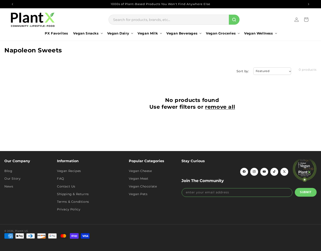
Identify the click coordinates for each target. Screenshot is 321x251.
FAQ (60, 179)
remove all (220, 107)
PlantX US (21, 230)
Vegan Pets (138, 194)
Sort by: (242, 71)
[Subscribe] (306, 192)
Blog (8, 171)
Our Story (12, 179)
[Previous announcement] (12, 4)
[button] (87, 33)
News (8, 186)
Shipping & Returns (73, 194)
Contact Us (66, 186)
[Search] (234, 20)
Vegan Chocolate (143, 186)
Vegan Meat (138, 179)
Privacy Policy (68, 209)
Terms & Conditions (73, 201)
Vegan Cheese (140, 171)
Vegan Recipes (69, 171)
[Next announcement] (308, 4)
